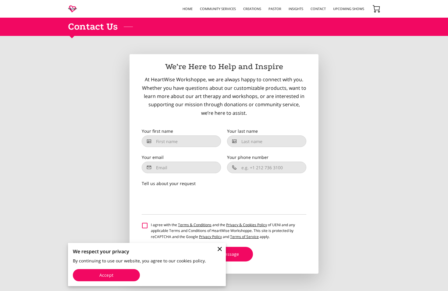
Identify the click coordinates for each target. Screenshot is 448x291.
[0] (376, 8)
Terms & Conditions (195, 224)
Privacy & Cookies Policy (246, 224)
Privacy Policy (210, 236)
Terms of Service (244, 236)
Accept (106, 275)
